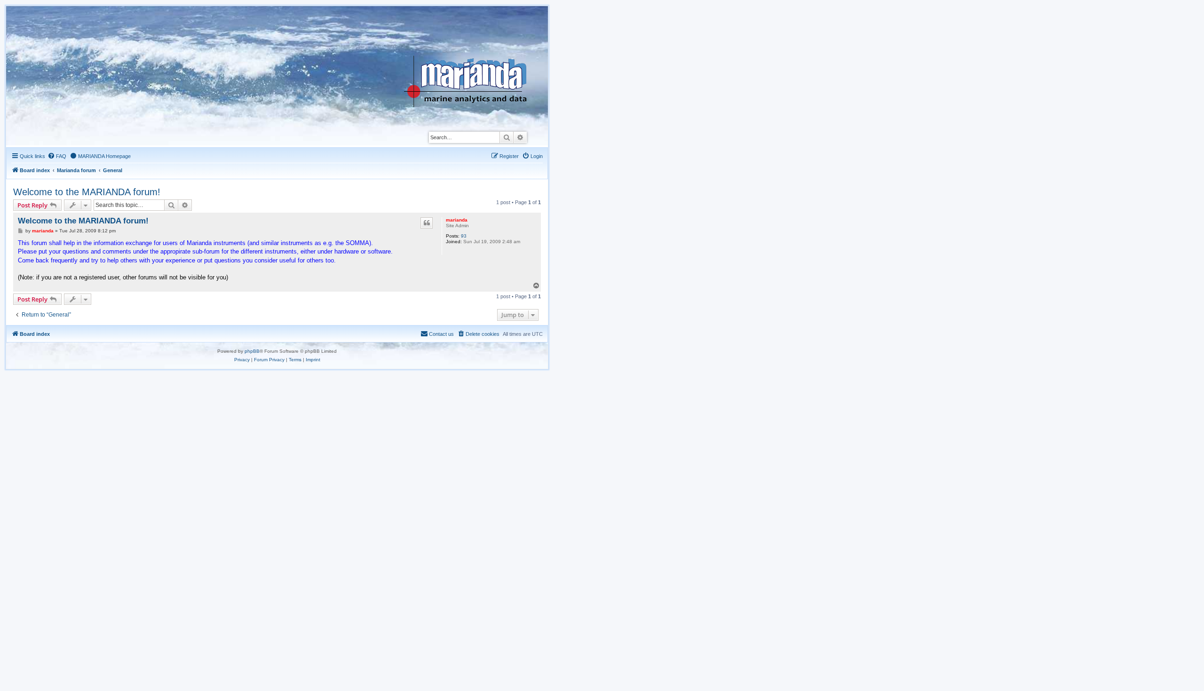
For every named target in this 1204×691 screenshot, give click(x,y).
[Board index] (472, 58)
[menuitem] (57, 156)
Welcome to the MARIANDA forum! (86, 192)
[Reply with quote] (426, 223)
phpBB (252, 351)
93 (464, 235)
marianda (456, 219)
